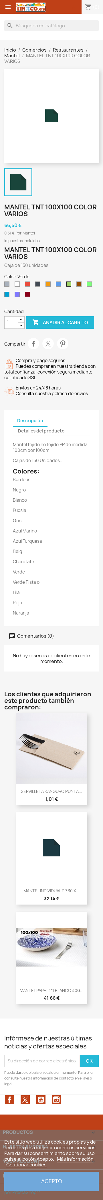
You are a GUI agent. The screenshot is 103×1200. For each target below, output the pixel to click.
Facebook (9, 1099)
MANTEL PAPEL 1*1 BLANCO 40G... (52, 990)
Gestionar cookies (26, 1165)
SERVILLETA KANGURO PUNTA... (51, 791)
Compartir (33, 343)
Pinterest (62, 343)
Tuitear (48, 343)
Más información (75, 1159)
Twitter (25, 1099)
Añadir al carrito (60, 322)
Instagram (56, 1099)
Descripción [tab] (30, 421)
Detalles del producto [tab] (41, 431)
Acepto (51, 1181)
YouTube (40, 1099)
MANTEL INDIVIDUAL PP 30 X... (51, 890)
